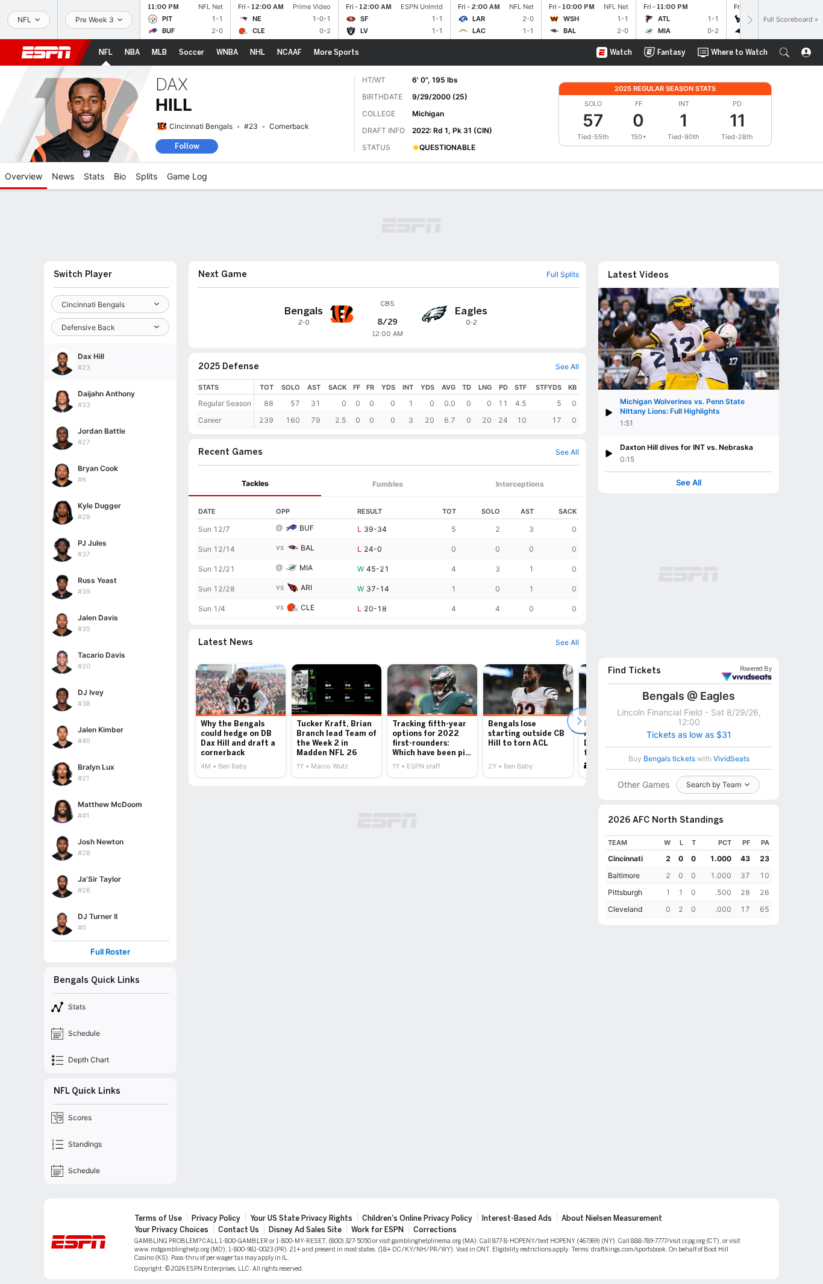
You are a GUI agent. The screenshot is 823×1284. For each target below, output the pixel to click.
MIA (306, 567)
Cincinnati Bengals (201, 126)
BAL (307, 547)
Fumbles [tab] (387, 483)
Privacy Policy (216, 1218)
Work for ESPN (377, 1230)
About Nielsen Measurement (612, 1218)
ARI (306, 587)
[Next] (749, 19)
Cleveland (625, 909)
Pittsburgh (625, 892)
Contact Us (238, 1230)
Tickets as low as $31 (688, 735)
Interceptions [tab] (520, 483)
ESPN (46, 52)
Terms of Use (158, 1218)
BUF (306, 527)
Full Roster (110, 951)
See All (688, 482)
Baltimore (624, 875)
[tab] (255, 484)
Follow (187, 146)
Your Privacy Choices (171, 1230)
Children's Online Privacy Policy (417, 1218)
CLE (307, 607)
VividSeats (756, 669)
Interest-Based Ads (517, 1218)
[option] (241, 721)
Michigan (428, 113)
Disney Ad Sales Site (305, 1230)
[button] (784, 52)
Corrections (435, 1230)
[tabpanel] (387, 558)
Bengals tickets (669, 758)
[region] (416, 403)
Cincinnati (625, 858)
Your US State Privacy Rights (301, 1218)
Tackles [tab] (255, 483)
